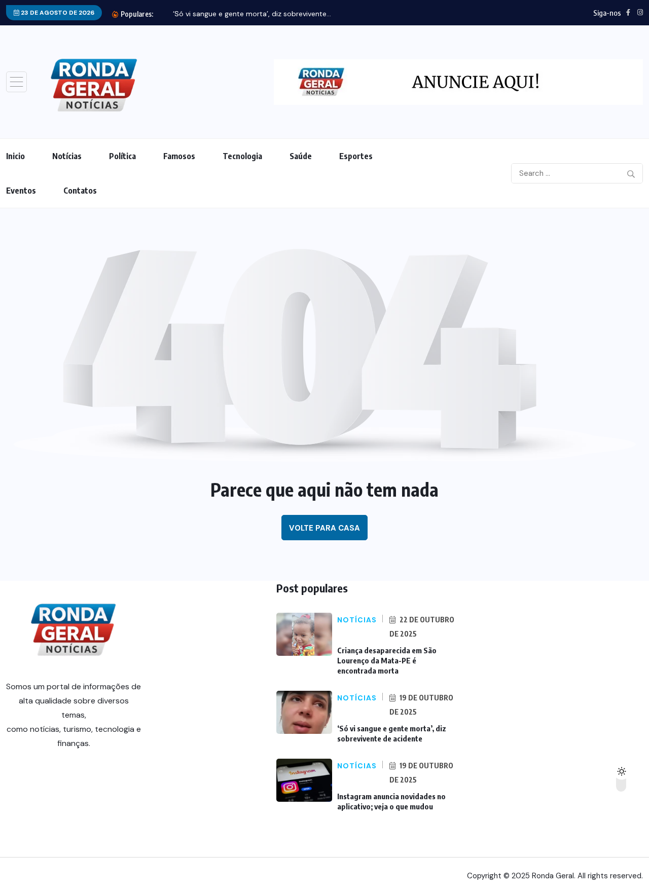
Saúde (301, 156)
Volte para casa (324, 528)
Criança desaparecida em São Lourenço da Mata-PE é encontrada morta (387, 660)
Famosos (179, 156)
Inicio (15, 156)
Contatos (80, 190)
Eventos (21, 190)
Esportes (356, 156)
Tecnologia (242, 156)
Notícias (67, 156)
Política (122, 156)
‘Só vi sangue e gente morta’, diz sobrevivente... (252, 13)
